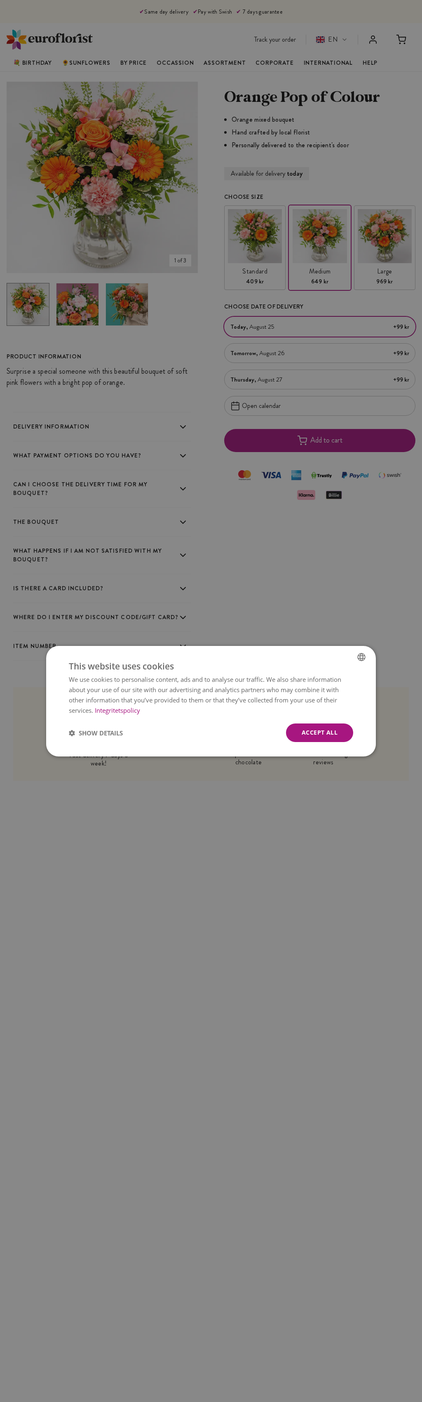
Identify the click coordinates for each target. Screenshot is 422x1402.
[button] (96, 732)
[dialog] (211, 701)
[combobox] (361, 657)
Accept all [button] (320, 732)
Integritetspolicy (117, 710)
